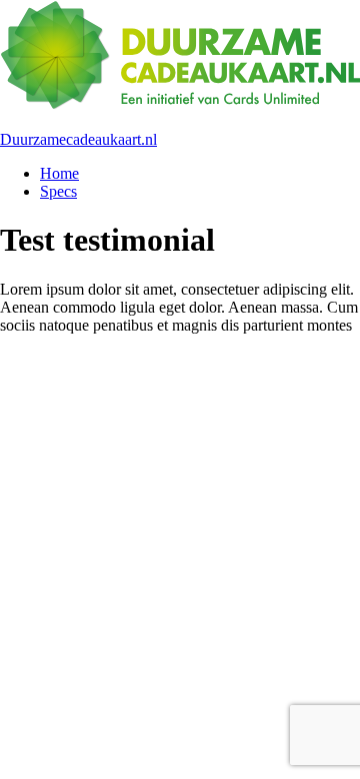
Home (59, 173)
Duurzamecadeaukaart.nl (78, 139)
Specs (58, 191)
